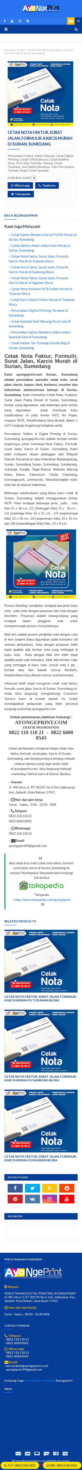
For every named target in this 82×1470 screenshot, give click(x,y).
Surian (20, 50)
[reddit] (66, 1188)
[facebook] (4, 21)
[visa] (27, 1453)
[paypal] (18, 1453)
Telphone (49, 185)
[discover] (46, 1453)
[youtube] (12, 21)
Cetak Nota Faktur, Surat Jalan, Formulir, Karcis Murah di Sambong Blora (40, 1078)
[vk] (32, 1199)
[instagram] (20, 21)
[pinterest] (27, 21)
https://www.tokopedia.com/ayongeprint (42, 900)
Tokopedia (23, 194)
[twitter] (32, 1188)
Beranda (9, 50)
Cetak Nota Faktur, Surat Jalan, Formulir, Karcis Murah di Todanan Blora (40, 998)
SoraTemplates (41, 1464)
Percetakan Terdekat (40, 1380)
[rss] (49, 1188)
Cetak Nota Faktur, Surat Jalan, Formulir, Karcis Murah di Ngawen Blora (40, 1158)
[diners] (55, 1453)
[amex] (64, 1453)
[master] (37, 1453)
